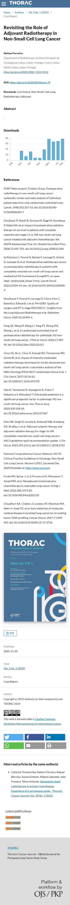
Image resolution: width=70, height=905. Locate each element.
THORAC (12, 847)
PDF (11, 633)
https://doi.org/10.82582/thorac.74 (30, 82)
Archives (19, 12)
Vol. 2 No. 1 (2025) (39, 12)
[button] (14, 737)
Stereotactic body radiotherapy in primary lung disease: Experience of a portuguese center (35, 786)
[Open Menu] (3, 4)
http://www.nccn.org (38, 467)
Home (7, 12)
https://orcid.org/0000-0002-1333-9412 (26, 72)
